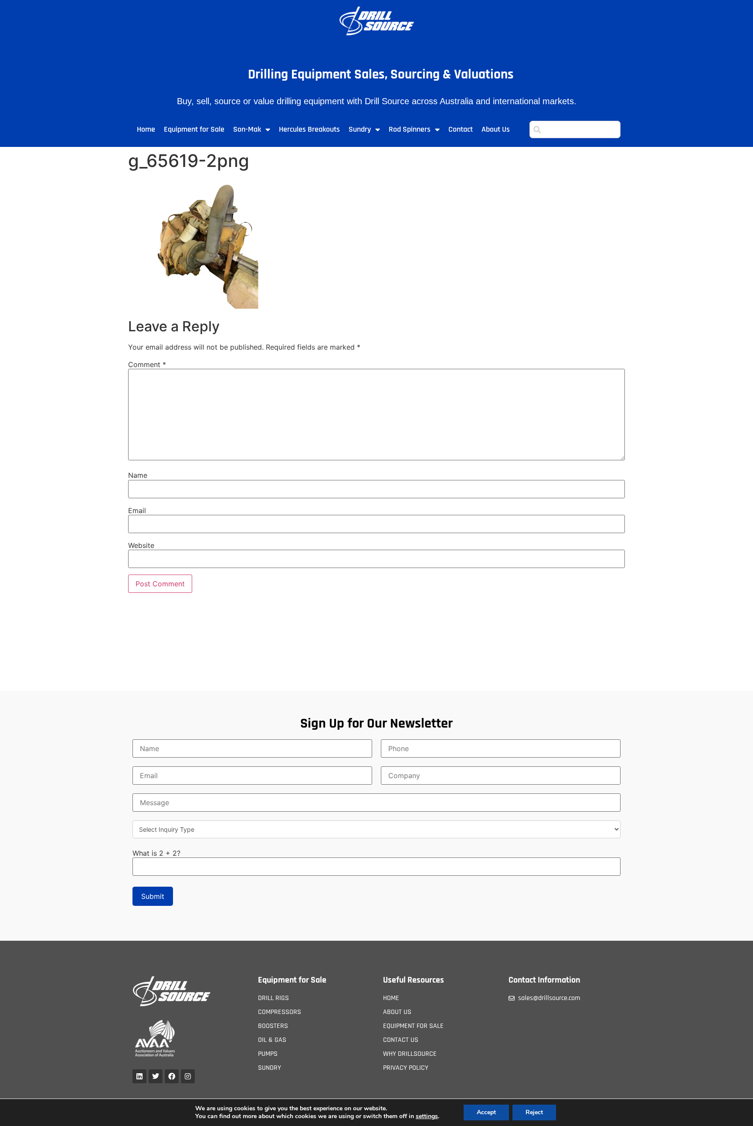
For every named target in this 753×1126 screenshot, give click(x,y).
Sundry (360, 129)
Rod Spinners (410, 129)
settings (427, 1116)
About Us (496, 129)
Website (141, 545)
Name (137, 475)
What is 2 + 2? (156, 853)
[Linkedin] (139, 1076)
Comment (147, 364)
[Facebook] (172, 1076)
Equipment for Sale (194, 129)
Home (146, 129)
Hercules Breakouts (309, 129)
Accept (486, 1112)
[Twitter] (156, 1076)
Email (137, 510)
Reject (534, 1112)
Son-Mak (247, 129)
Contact (460, 129)
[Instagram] (188, 1076)
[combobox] (575, 129)
